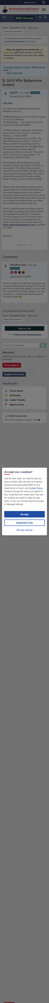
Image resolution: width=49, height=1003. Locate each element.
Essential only (24, 522)
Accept (24, 514)
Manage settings (25, 529)
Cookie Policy (35, 488)
